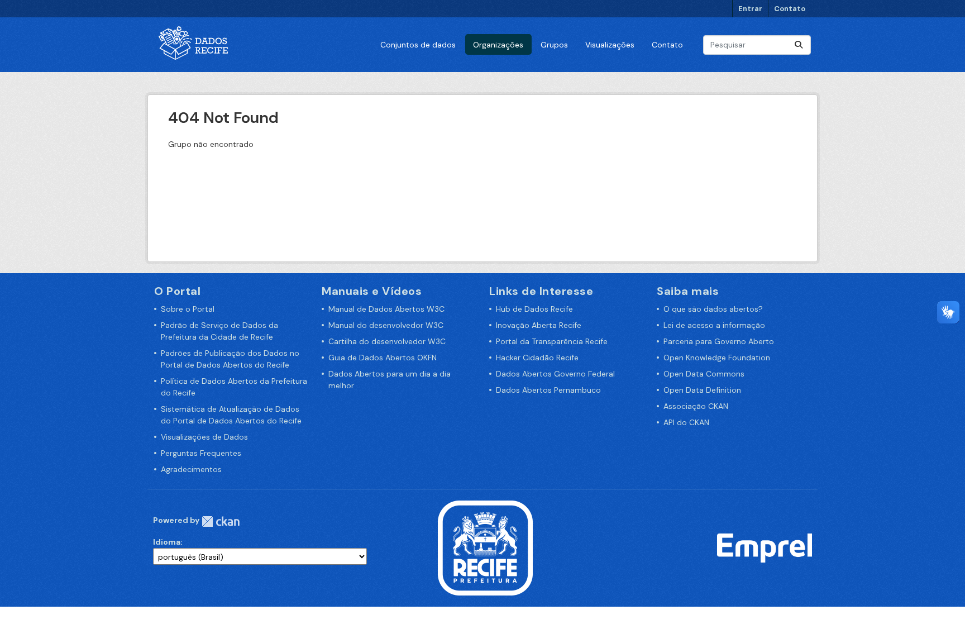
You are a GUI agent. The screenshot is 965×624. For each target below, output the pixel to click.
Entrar (750, 8)
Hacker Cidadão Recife (537, 358)
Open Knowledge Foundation (716, 358)
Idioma (166, 542)
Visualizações (609, 45)
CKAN (221, 521)
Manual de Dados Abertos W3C (386, 309)
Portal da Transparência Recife (552, 341)
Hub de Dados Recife (534, 309)
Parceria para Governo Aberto (718, 341)
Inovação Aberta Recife (538, 325)
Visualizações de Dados (204, 437)
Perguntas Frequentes (201, 453)
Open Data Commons (703, 374)
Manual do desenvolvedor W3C (385, 325)
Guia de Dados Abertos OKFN (382, 358)
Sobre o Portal (187, 309)
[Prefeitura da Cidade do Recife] (485, 547)
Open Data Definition (702, 390)
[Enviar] (798, 45)
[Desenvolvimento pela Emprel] (764, 547)
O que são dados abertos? (713, 309)
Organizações (498, 45)
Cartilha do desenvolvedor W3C (387, 341)
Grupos (554, 45)
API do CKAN (686, 422)
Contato (789, 8)
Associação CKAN (695, 406)
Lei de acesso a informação (714, 325)
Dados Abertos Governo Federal (555, 374)
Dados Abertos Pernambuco (548, 390)
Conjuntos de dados (418, 45)
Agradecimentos (191, 469)
